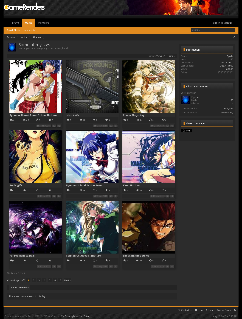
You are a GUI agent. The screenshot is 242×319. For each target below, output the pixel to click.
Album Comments (19, 287)
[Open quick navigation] (234, 37)
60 (231, 100)
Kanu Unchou (131, 185)
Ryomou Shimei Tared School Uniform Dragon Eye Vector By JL (49, 115)
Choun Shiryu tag (134, 115)
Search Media (13, 30)
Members (43, 22)
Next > (67, 280)
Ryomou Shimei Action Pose (84, 185)
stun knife (73, 115)
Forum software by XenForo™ (33, 316)
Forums (15, 22)
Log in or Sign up (222, 22)
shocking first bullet (136, 255)
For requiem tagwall (22, 255)
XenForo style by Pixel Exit (74, 316)
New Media (29, 30)
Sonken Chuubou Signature (83, 255)
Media (29, 23)
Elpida (10, 273)
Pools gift (16, 185)
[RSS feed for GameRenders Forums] (235, 310)
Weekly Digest (224, 310)
